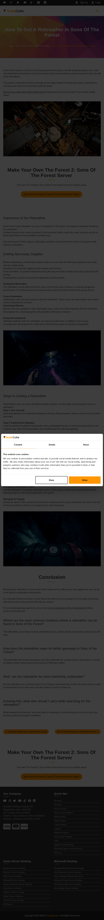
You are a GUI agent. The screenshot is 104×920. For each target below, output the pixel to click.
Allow (84, 480)
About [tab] (86, 444)
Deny (51, 480)
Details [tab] (52, 444)
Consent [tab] (18, 444)
